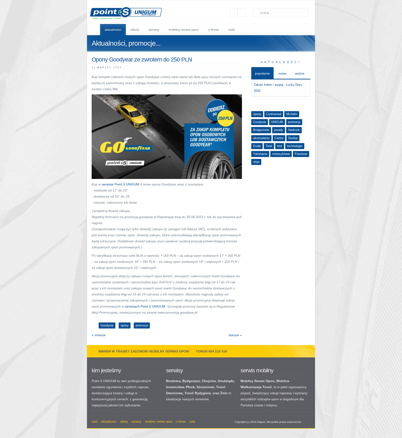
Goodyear (259, 122)
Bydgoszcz (191, 381)
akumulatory (261, 138)
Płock (190, 387)
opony (257, 114)
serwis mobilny (257, 370)
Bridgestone (261, 130)
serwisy (174, 370)
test (279, 146)
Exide (257, 146)
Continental (273, 114)
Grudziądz (226, 381)
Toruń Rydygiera (197, 393)
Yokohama (260, 154)
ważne (300, 73)
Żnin (224, 393)
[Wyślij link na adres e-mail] (240, 67)
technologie (294, 146)
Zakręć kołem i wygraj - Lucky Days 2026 (278, 87)
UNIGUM (277, 122)
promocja (294, 122)
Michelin (291, 114)
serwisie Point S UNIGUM (120, 184)
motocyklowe (281, 154)
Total (269, 146)
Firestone (301, 154)
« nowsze (99, 335)
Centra (279, 138)
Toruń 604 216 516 (211, 351)
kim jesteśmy (106, 370)
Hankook (294, 130)
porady (278, 130)
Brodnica (173, 381)
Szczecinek (205, 387)
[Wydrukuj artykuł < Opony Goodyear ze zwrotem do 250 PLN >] (234, 67)
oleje (256, 162)
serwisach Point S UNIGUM (145, 306)
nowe (282, 73)
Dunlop (293, 138)
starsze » (235, 335)
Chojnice (209, 381)
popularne (262, 73)
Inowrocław (175, 387)
